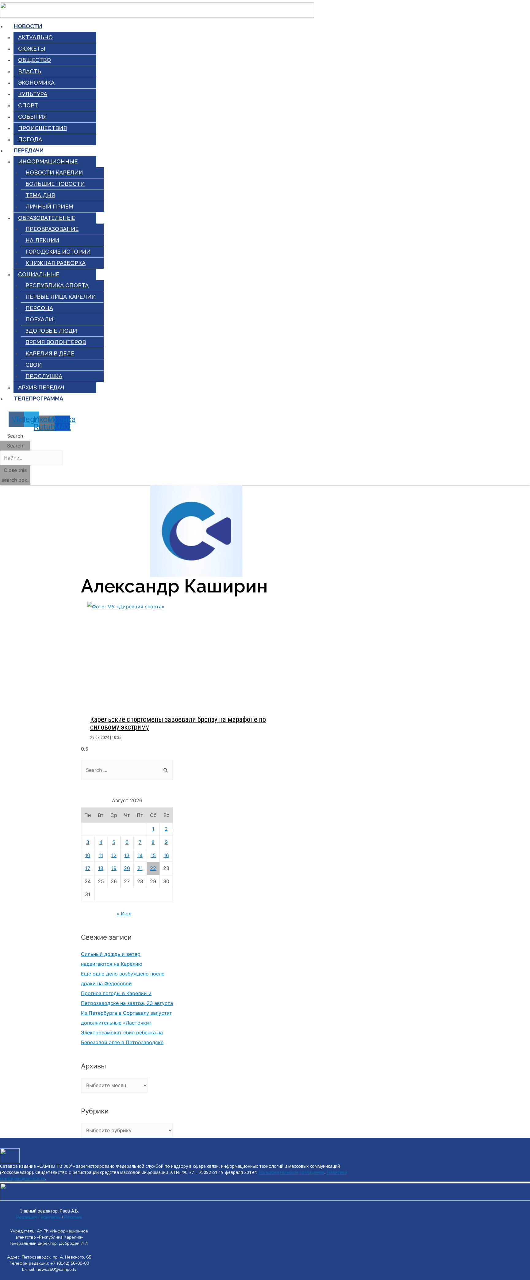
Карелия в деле (49, 353)
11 (101, 855)
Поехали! (40, 319)
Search (15, 446)
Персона (39, 308)
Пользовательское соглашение (292, 1172)
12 (114, 855)
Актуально (35, 37)
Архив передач (41, 387)
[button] (15, 436)
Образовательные (46, 218)
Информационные (48, 161)
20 (127, 868)
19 (114, 868)
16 (166, 855)
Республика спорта (57, 285)
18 (100, 868)
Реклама (73, 1217)
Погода (30, 139)
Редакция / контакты (38, 1217)
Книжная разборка (55, 263)
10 (87, 855)
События (32, 116)
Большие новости (55, 184)
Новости (28, 26)
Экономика (36, 82)
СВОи (33, 365)
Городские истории (57, 251)
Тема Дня (40, 195)
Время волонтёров (55, 342)
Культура (32, 94)
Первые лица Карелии (60, 296)
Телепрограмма (38, 398)
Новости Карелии (54, 172)
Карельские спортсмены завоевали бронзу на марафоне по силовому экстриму (178, 723)
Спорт (28, 105)
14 (140, 855)
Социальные (38, 274)
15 (153, 855)
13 (126, 855)
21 (140, 868)
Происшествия (42, 128)
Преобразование (52, 229)
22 (153, 868)
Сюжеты (31, 48)
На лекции (42, 240)
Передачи (29, 150)
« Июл (124, 913)
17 (87, 868)
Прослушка (43, 376)
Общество (34, 60)
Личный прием (49, 206)
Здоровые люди (51, 331)
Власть (29, 71)
